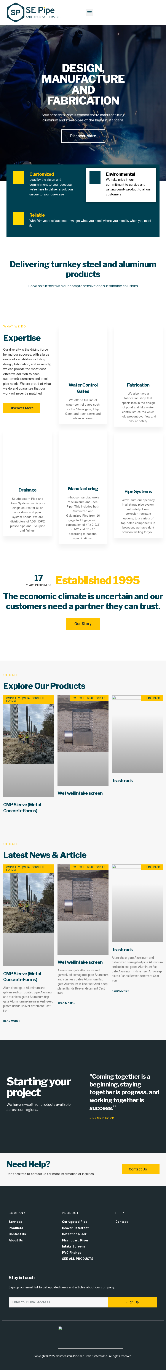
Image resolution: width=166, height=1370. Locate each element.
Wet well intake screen (79, 793)
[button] (89, 12)
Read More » (11, 1021)
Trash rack (122, 780)
